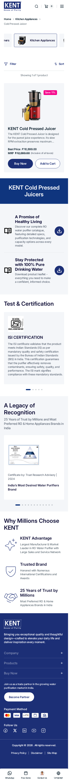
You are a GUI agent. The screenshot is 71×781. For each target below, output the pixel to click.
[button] (62, 6)
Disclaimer (37, 756)
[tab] (35, 40)
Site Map (52, 756)
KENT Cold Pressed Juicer (32, 128)
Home (7, 19)
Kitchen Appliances (26, 19)
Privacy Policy (18, 756)
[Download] (59, 231)
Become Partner (19, 700)
